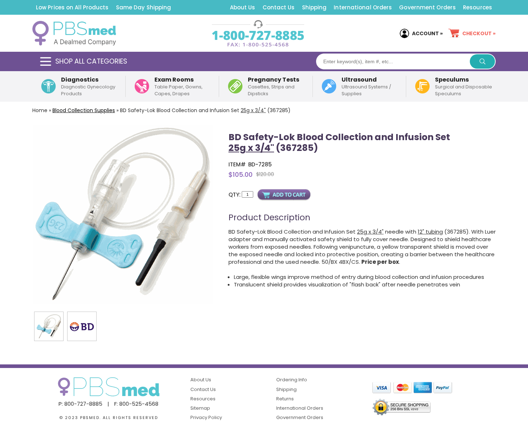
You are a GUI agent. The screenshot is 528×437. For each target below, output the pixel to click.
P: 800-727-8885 (80, 404)
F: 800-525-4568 (136, 404)
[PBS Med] (74, 33)
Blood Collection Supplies (83, 110)
